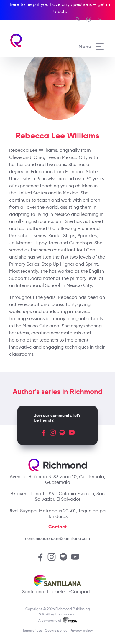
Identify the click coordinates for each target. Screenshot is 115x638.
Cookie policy (56, 630)
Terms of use (32, 630)
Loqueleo (57, 591)
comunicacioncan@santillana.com (57, 538)
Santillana (33, 591)
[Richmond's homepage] (33, 40)
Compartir (81, 591)
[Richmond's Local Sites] (94, 20)
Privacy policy (81, 630)
